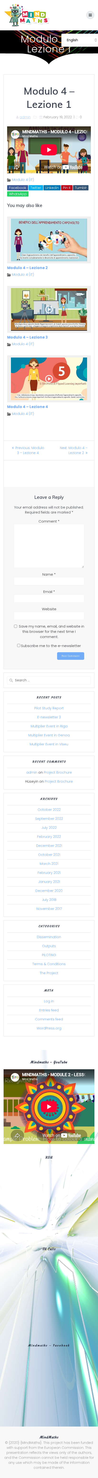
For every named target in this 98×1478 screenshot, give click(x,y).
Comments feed (49, 1019)
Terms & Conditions (49, 964)
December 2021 (49, 845)
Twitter (35, 187)
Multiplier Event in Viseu (49, 744)
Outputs (49, 946)
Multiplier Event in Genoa (49, 735)
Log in (49, 1001)
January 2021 (49, 881)
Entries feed (49, 1010)
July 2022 (49, 827)
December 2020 (49, 890)
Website (49, 608)
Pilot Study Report (49, 708)
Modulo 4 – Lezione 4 (27, 406)
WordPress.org (49, 1028)
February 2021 (49, 872)
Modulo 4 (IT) (23, 179)
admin (25, 117)
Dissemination (49, 937)
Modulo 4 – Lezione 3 (27, 337)
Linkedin (52, 187)
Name (49, 574)
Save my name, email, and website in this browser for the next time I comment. (51, 631)
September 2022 (49, 818)
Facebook (17, 187)
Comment (49, 521)
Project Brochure (58, 772)
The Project (49, 973)
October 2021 (49, 854)
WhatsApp (18, 194)
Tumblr (81, 187)
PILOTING (49, 955)
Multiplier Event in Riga (49, 726)
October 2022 (49, 809)
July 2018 (49, 899)
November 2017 (49, 908)
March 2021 (49, 863)
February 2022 (49, 836)
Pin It (67, 187)
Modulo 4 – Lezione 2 (27, 267)
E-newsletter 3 (49, 717)
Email (49, 591)
